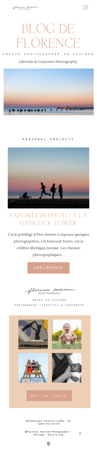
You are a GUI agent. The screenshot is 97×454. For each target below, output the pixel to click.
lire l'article (48, 267)
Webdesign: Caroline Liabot (45, 421)
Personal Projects (48, 139)
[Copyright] (48, 444)
